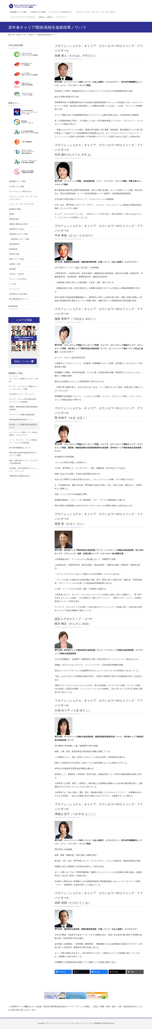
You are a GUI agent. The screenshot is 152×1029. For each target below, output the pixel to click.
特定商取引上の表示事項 (18, 294)
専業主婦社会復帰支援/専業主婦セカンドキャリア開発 (23, 454)
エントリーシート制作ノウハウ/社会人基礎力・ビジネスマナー (23, 433)
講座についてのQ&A (16, 259)
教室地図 (12, 269)
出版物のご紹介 (15, 264)
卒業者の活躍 (14, 254)
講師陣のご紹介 (15, 373)
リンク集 (12, 284)
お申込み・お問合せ (16, 274)
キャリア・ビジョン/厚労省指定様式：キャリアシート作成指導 (23, 400)
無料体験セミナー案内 (17, 181)
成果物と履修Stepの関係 (18, 224)
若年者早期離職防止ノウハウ (20, 448)
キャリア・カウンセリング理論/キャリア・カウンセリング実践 (23, 387)
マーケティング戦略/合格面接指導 (22, 415)
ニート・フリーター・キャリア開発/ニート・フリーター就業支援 (23, 441)
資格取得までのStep (16, 229)
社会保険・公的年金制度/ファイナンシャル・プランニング (23, 469)
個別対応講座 (14, 219)
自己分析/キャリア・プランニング (22, 394)
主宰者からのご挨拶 (16, 186)
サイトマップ (14, 289)
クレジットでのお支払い (18, 279)
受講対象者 (13, 249)
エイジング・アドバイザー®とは (21, 204)
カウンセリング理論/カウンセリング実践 (23, 380)
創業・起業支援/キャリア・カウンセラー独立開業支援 (23, 462)
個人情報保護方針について (19, 299)
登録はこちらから (22, 361)
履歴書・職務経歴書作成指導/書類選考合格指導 (23, 408)
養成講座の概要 (15, 209)
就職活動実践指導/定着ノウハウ (21, 420)
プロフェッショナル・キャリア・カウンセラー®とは (23, 197)
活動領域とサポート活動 (18, 234)
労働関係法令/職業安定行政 (19, 476)
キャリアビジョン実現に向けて (20, 191)
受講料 (11, 214)
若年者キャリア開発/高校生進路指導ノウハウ (23, 426)
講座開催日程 (14, 244)
